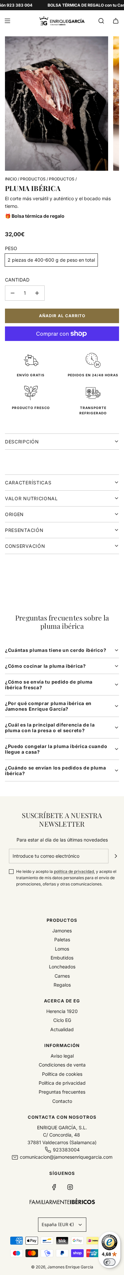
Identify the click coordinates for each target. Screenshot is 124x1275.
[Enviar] (115, 856)
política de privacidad (74, 871)
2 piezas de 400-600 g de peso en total (51, 260)
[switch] (109, 1262)
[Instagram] (70, 1187)
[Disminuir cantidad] (12, 293)
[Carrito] (115, 21)
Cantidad (17, 279)
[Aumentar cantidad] (37, 293)
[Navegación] (7, 21)
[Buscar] (101, 21)
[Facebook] (54, 1187)
